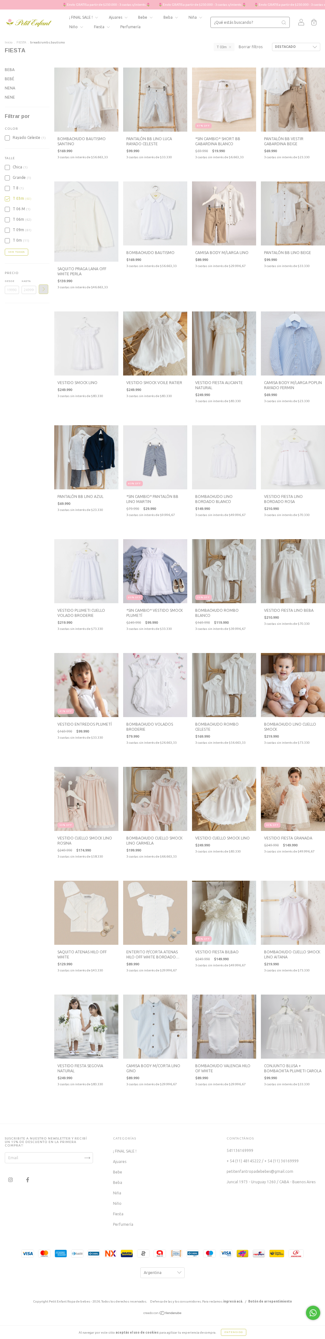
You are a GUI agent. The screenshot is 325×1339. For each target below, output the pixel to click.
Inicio (9, 42)
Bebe (143, 17)
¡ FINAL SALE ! (81, 17)
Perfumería (130, 27)
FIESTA (21, 42)
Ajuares (116, 17)
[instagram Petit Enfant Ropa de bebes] (11, 1180)
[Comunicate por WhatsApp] (313, 1313)
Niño (74, 27)
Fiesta (99, 27)
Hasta (26, 281)
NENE (10, 97)
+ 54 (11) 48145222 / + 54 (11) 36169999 (263, 1161)
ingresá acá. (233, 1301)
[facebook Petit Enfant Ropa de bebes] (27, 1180)
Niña (193, 17)
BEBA (10, 70)
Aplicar (43, 289)
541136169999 (240, 1150)
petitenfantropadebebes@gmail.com (260, 1171)
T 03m (222, 47)
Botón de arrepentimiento (270, 1301)
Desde (10, 281)
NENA (10, 88)
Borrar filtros (250, 47)
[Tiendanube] (162, 1314)
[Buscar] (283, 22)
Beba (168, 17)
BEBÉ (9, 79)
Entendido (233, 1332)
